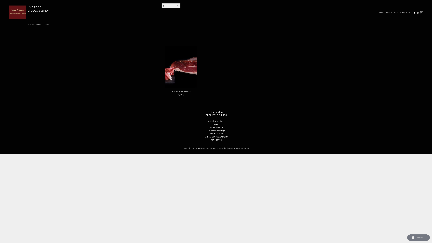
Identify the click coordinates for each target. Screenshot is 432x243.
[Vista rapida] (181, 67)
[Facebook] (414, 13)
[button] (421, 12)
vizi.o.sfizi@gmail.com (216, 121)
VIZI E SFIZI (35, 7)
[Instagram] (418, 13)
